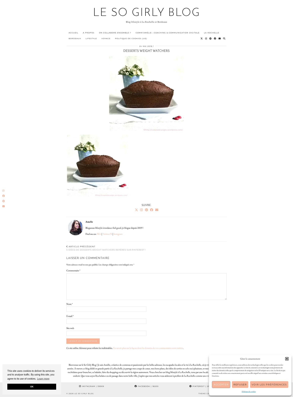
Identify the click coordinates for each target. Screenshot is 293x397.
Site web (70, 328)
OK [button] (31, 386)
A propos (88, 33)
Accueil (73, 33)
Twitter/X (107, 234)
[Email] (220, 38)
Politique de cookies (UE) (131, 38)
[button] (286, 358)
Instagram (118, 234)
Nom (69, 304)
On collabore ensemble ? (115, 33)
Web (99, 234)
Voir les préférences (269, 384)
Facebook (148, 386)
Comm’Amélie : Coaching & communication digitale (167, 33)
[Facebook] (215, 38)
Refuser (240, 384)
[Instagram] (206, 38)
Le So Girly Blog (146, 13)
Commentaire (73, 270)
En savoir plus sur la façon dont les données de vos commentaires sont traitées (148, 348)
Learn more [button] (43, 378)
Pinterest (202, 386)
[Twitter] (202, 38)
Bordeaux (75, 38)
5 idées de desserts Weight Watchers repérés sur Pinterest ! (106, 248)
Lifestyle (91, 38)
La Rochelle (211, 33)
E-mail (70, 316)
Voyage (105, 38)
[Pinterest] (210, 38)
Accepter (221, 384)
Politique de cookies (249, 391)
